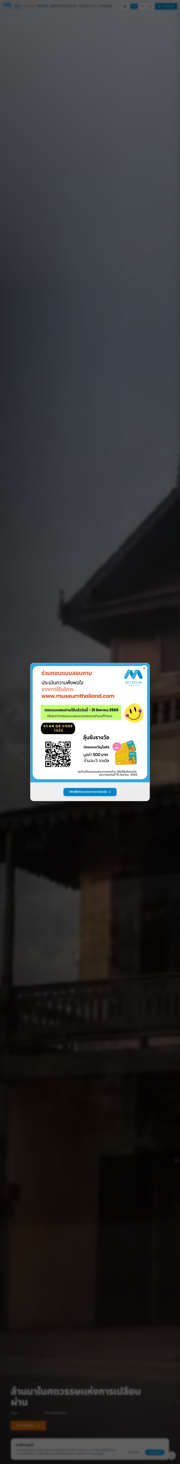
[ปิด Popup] (144, 668)
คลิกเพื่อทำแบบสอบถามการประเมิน (88, 792)
